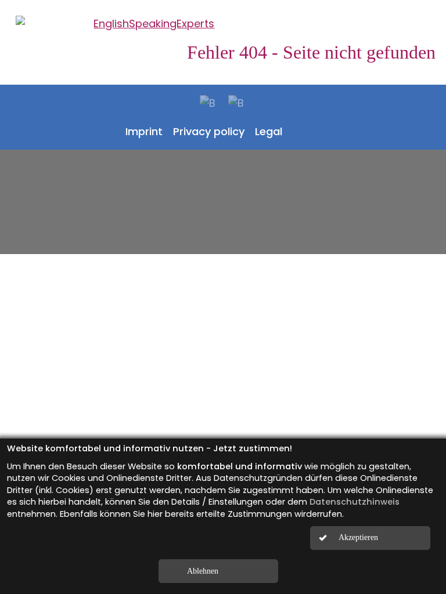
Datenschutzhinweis (355, 502)
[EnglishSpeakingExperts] (223, 23)
